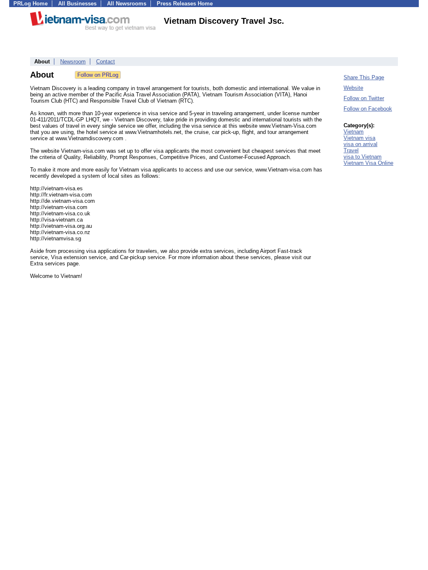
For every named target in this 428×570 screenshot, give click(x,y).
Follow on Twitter (364, 98)
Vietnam (354, 132)
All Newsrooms (126, 3)
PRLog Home (30, 3)
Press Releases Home (185, 3)
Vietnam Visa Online (368, 163)
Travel (351, 150)
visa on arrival (360, 144)
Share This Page (364, 77)
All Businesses (77, 3)
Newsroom (73, 61)
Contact (105, 61)
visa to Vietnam (363, 157)
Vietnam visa (359, 138)
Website (353, 88)
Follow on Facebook (368, 109)
